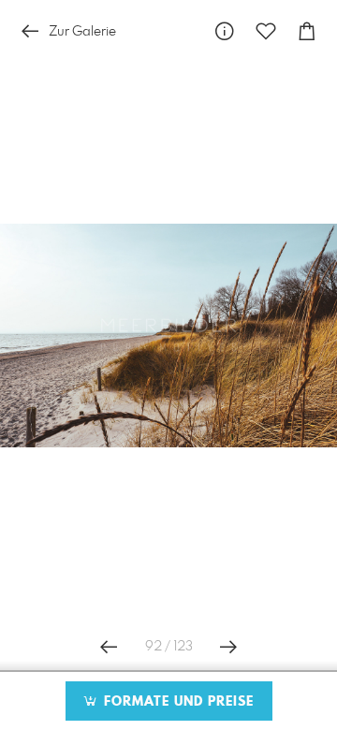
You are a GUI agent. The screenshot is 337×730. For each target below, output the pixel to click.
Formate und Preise (176, 701)
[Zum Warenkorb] (307, 31)
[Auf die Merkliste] (266, 31)
